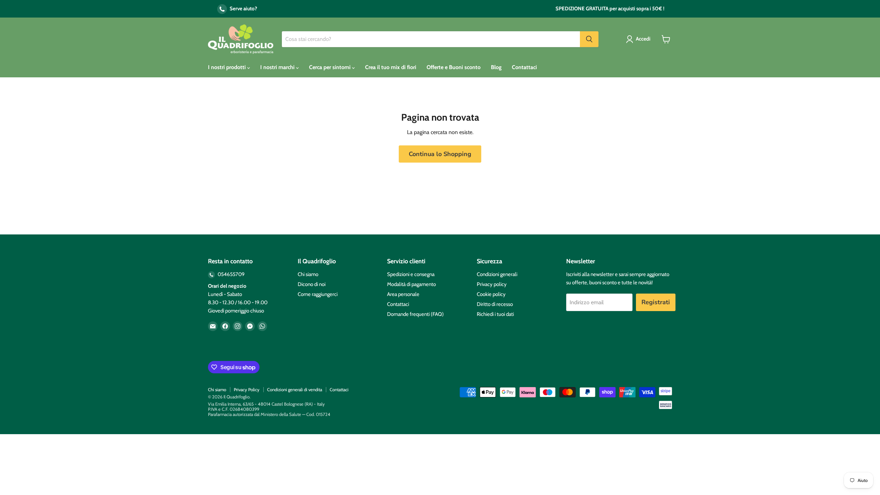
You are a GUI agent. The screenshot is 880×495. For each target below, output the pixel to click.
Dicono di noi (312, 284)
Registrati (655, 302)
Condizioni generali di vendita (294, 389)
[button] (639, 39)
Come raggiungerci (318, 294)
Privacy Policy (247, 389)
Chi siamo (308, 274)
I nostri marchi (278, 67)
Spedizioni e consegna (410, 274)
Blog (496, 67)
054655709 (231, 274)
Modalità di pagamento (411, 284)
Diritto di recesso (495, 304)
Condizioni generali (497, 274)
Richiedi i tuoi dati (495, 314)
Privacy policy (492, 284)
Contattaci (524, 67)
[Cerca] (589, 39)
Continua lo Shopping (440, 154)
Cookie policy (491, 294)
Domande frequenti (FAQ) (415, 314)
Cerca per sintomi (330, 67)
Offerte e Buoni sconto (454, 67)
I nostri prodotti (227, 67)
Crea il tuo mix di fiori (390, 67)
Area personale (403, 294)
